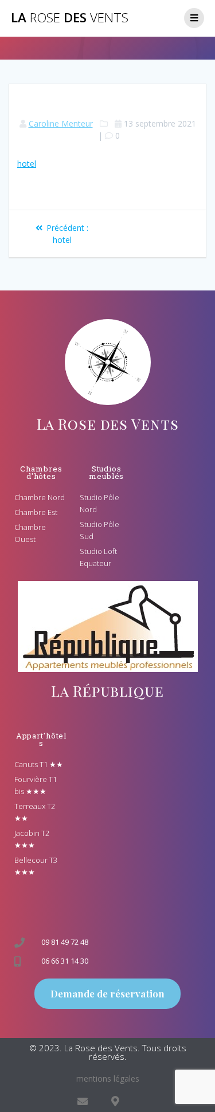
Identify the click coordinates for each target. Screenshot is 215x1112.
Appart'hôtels (41, 739)
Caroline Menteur (61, 123)
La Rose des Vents (108, 423)
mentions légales (107, 1078)
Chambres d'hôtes (41, 472)
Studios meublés (106, 472)
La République (107, 690)
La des (69, 17)
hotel (26, 163)
